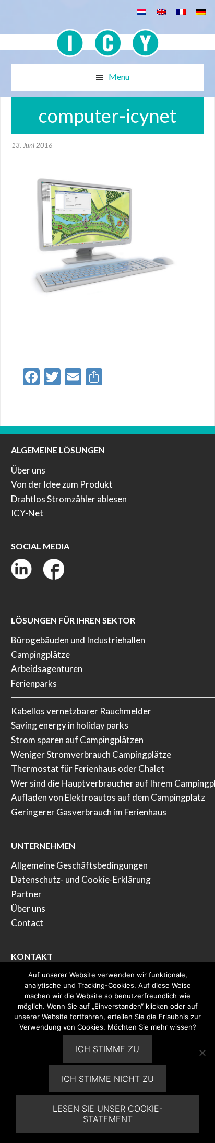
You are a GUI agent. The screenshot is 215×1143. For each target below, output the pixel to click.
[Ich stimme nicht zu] (202, 1052)
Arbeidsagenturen (46, 668)
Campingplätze (40, 654)
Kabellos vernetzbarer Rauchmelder (81, 711)
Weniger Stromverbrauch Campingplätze (91, 754)
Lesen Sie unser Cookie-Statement (108, 1113)
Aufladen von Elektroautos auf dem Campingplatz (108, 797)
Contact (27, 922)
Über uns (28, 470)
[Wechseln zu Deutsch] (201, 11)
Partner (26, 893)
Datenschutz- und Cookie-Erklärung (81, 879)
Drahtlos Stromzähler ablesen (69, 498)
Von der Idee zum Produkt (62, 484)
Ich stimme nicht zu (108, 1078)
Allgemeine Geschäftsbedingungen (79, 865)
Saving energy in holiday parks (69, 725)
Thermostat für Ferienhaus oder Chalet (87, 768)
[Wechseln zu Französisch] (181, 11)
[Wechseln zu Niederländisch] (141, 11)
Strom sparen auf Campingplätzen (77, 739)
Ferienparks (34, 683)
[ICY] (108, 37)
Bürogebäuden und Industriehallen (78, 639)
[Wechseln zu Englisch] (161, 11)
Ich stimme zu (107, 1049)
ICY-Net (27, 512)
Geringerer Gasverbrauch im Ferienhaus (88, 811)
